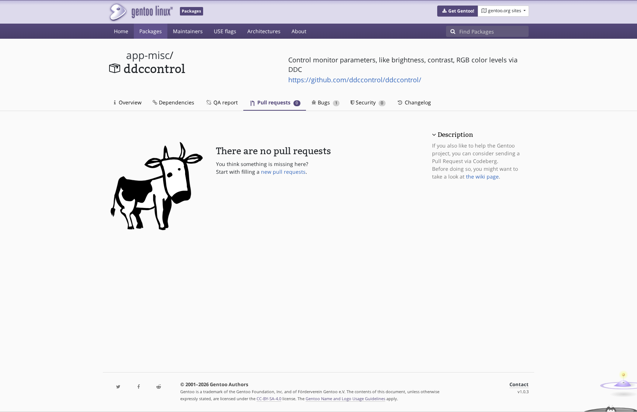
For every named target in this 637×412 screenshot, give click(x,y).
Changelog (417, 102)
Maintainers (188, 31)
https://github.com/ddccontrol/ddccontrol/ (354, 79)
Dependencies (175, 102)
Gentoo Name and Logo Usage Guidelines (345, 398)
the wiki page (482, 176)
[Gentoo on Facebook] (138, 387)
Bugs (326, 102)
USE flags (225, 31)
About (299, 31)
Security (368, 102)
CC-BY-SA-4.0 (269, 398)
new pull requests (283, 171)
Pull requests (277, 102)
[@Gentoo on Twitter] (118, 387)
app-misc (148, 55)
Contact (519, 384)
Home (121, 31)
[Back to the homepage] (140, 12)
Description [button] (455, 134)
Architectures (264, 31)
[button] (457, 11)
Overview (129, 102)
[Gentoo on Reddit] (158, 387)
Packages (150, 31)
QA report (225, 102)
